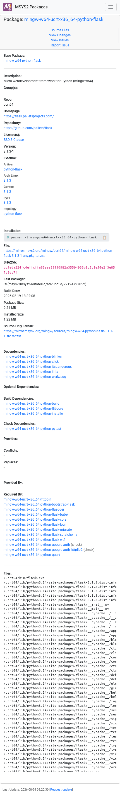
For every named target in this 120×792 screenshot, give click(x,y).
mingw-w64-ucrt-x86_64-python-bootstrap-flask (39, 504)
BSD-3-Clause (14, 140)
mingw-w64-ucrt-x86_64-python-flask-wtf (34, 540)
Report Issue (60, 45)
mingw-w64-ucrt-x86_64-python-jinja (31, 372)
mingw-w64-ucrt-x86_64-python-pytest (32, 429)
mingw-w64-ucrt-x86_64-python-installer (34, 414)
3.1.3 (7, 180)
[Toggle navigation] (111, 7)
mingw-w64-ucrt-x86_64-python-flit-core (33, 409)
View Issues (60, 40)
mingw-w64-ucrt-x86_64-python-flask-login (36, 525)
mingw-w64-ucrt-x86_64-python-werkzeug (35, 377)
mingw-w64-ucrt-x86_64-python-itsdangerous (38, 367)
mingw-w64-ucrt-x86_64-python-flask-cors (35, 519)
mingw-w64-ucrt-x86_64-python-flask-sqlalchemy (40, 535)
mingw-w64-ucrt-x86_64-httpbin (27, 499)
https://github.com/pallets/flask (28, 128)
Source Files (60, 30)
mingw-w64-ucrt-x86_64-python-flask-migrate (38, 530)
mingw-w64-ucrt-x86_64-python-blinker (33, 357)
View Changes (60, 35)
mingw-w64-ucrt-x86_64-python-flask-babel (36, 514)
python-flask (13, 169)
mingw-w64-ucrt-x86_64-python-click (31, 362)
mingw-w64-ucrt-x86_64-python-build (31, 404)
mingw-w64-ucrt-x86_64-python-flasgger (34, 509)
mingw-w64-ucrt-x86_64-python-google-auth (37, 545)
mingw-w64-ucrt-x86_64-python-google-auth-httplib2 (43, 550)
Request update (61, 789)
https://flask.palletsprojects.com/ (29, 116)
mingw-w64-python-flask (22, 61)
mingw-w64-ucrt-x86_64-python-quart (32, 555)
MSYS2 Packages (31, 7)
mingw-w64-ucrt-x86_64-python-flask (64, 19)
